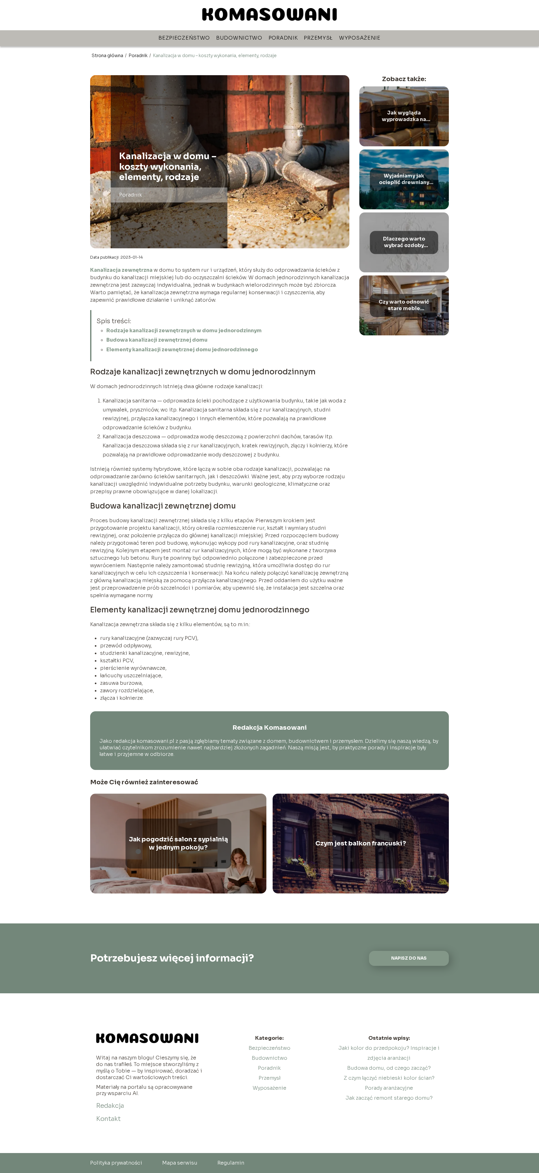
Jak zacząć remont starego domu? (389, 1098)
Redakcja (110, 1106)
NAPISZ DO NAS (409, 958)
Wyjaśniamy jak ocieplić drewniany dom (404, 179)
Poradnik (283, 38)
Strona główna (108, 55)
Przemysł (318, 38)
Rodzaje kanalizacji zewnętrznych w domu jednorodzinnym (184, 330)
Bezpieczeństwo (184, 38)
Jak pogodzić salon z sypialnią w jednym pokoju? (178, 843)
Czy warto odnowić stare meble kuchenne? (404, 305)
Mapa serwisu (179, 1163)
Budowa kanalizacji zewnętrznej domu (157, 340)
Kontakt (108, 1119)
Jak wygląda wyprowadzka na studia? (404, 116)
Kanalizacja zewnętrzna (121, 270)
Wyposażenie (360, 38)
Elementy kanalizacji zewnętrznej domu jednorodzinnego (182, 349)
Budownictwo (239, 38)
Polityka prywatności (116, 1163)
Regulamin (230, 1163)
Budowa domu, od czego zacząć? (389, 1068)
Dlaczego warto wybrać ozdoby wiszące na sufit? (404, 242)
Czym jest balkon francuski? (360, 843)
